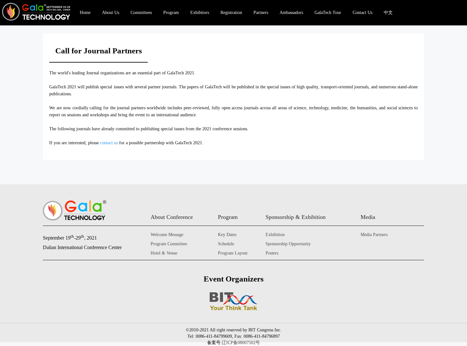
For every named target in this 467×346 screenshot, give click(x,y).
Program (171, 12)
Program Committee (169, 243)
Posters (272, 253)
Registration (231, 12)
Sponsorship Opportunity (288, 243)
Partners (261, 12)
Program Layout (232, 253)
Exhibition (275, 234)
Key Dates (227, 234)
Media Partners (374, 234)
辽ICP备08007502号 (241, 342)
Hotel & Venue (164, 253)
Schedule (226, 243)
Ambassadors (291, 12)
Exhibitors (199, 12)
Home (85, 12)
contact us (109, 142)
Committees (141, 12)
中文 (388, 12)
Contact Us (362, 12)
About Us (110, 12)
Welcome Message (167, 234)
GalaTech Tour (328, 12)
